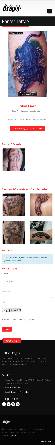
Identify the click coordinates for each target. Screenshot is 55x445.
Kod (3, 302)
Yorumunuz (6, 292)
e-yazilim (13, 435)
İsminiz (5, 273)
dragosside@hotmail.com (20, 392)
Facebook (4, 404)
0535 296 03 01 (15, 387)
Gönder (7, 329)
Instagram (13, 404)
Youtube (18, 404)
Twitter (9, 404)
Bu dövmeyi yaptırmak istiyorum (29, 128)
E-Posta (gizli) (7, 282)
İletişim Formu (46, 442)
